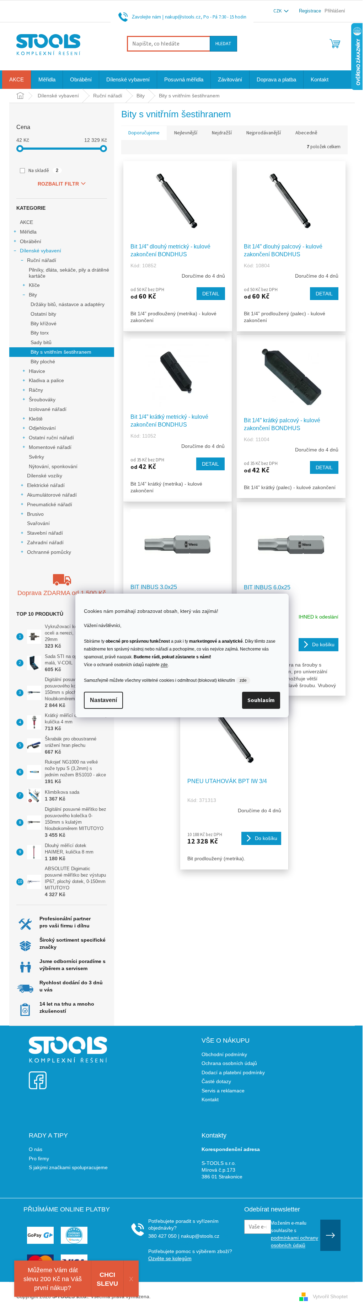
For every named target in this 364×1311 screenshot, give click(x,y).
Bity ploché (43, 361)
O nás (35, 1149)
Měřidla (28, 232)
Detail (210, 293)
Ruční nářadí (41, 260)
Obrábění (30, 241)
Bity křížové (44, 323)
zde (164, 664)
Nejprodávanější (263, 133)
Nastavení (103, 700)
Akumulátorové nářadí (52, 495)
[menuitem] (16, 79)
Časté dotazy (216, 1081)
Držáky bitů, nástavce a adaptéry (68, 304)
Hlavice (37, 371)
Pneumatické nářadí (49, 504)
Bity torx (40, 333)
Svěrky (36, 457)
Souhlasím (261, 700)
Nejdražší (222, 133)
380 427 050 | (164, 1236)
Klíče (34, 285)
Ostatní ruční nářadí (51, 437)
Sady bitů (41, 342)
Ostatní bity (43, 314)
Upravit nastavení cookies (181, 1296)
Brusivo (35, 514)
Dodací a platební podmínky (233, 1072)
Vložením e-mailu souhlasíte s (294, 1234)
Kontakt (210, 1099)
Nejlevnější (185, 133)
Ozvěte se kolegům (170, 1258)
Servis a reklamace (223, 1090)
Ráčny (36, 390)
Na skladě (43, 170)
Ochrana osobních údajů (229, 1063)
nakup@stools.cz (183, 17)
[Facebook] (38, 1076)
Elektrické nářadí (46, 485)
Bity (33, 295)
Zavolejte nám (146, 17)
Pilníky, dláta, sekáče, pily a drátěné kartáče (69, 273)
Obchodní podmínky (224, 1054)
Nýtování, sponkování (53, 466)
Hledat (223, 43)
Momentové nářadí (50, 447)
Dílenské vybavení (40, 250)
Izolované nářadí (47, 409)
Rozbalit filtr (58, 184)
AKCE (26, 222)
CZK (278, 11)
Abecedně (306, 133)
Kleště (36, 419)
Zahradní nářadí (45, 542)
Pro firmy (39, 1158)
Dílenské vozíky (44, 475)
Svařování (38, 523)
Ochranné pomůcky (49, 552)
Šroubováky (42, 399)
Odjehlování (42, 428)
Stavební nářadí (45, 533)
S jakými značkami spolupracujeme (68, 1167)
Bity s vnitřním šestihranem (61, 352)
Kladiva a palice (46, 380)
